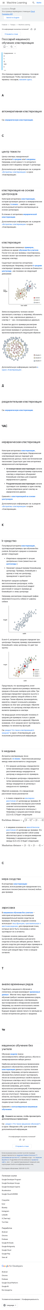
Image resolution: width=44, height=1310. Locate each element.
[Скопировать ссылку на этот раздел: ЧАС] (10, 426)
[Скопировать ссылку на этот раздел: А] (6, 95)
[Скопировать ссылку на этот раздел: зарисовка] (18, 908)
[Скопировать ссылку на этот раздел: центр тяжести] (23, 152)
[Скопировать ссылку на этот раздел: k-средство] (19, 541)
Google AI (5, 1286)
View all (4, 1257)
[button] (22, 1117)
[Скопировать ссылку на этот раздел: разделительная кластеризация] (4, 405)
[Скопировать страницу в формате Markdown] (12, 47)
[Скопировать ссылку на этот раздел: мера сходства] (23, 879)
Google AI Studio (8, 1243)
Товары (13, 25)
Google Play (6, 1254)
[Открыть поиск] (33, 2)
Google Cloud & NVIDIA (10, 1194)
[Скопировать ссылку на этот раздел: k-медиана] (18, 751)
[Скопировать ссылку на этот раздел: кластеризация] (23, 242)
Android (4, 1232)
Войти (39, 3)
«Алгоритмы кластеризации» (14, 172)
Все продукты (7, 1290)
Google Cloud (6, 1250)
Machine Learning (17, 2)
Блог (3, 1204)
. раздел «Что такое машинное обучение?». (23, 1124)
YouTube (5, 1222)
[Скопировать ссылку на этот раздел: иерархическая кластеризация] (4, 445)
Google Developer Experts (11, 1187)
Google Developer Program (11, 1179)
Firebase (5, 1239)
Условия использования (11, 1299)
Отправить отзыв (11, 34)
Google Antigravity (8, 1246)
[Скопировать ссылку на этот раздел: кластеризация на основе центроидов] (20, 194)
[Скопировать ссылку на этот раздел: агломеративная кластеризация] (4, 115)
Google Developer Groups (11, 1183)
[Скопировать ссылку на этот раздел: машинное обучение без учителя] (14, 1049)
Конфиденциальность (30, 1299)
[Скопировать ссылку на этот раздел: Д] (7, 386)
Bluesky (4, 1207)
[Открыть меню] (3, 2)
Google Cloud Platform (10, 1283)
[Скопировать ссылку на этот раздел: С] (7, 136)
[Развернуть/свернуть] (15, 53)
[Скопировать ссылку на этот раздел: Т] (6, 968)
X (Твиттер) (6, 1218)
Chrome (5, 1235)
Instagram (5, 1211)
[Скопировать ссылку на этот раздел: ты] (8, 1029)
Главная (4, 25)
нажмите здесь (25, 79)
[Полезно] (31, 29)
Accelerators (6, 1190)
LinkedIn (5, 1215)
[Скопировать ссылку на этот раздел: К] (6, 525)
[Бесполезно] (35, 29)
